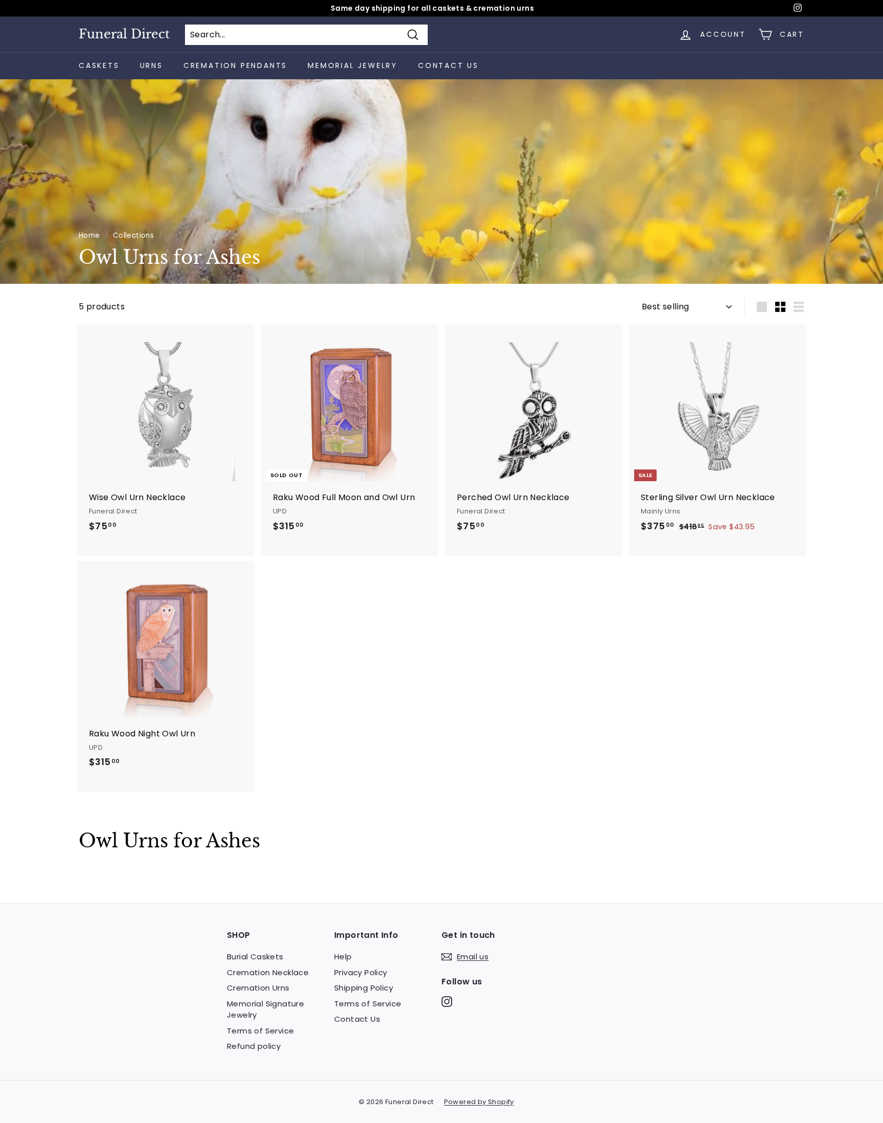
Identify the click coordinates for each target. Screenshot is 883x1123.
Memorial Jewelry (353, 65)
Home (89, 235)
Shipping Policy (363, 987)
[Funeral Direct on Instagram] (447, 1001)
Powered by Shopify (479, 1102)
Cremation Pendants (235, 65)
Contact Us (448, 65)
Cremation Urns (258, 987)
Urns (151, 65)
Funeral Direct (124, 34)
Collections (133, 235)
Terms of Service (260, 1030)
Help (343, 956)
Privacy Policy (360, 972)
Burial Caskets (255, 956)
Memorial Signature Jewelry (265, 1009)
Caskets (99, 65)
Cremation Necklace (268, 972)
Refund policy (254, 1046)
